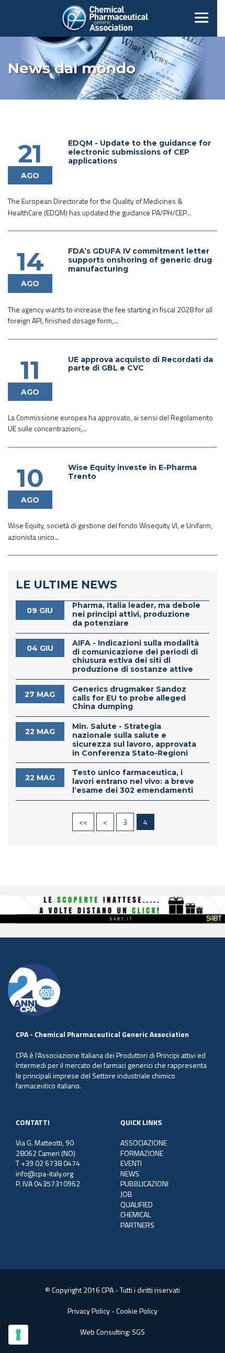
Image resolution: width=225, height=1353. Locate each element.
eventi (131, 1163)
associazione (143, 1142)
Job (126, 1193)
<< (83, 821)
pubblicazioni (144, 1183)
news (129, 1173)
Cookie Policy (137, 1310)
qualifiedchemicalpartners (137, 1214)
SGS (138, 1331)
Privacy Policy (89, 1310)
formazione (141, 1153)
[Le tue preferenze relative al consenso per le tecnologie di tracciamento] (18, 1335)
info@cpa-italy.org (44, 1173)
